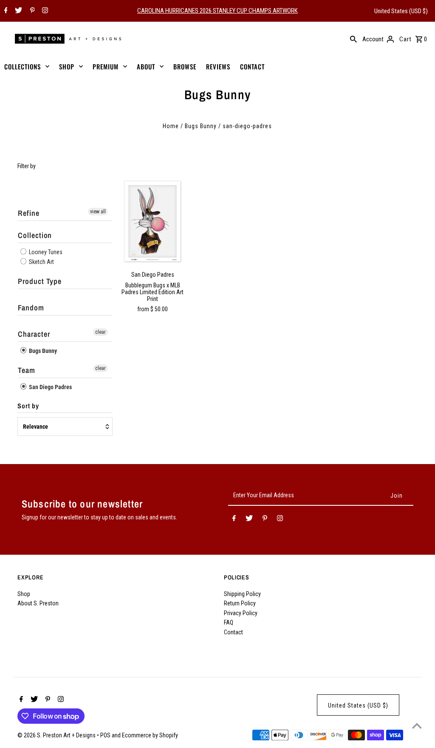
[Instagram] (44, 11)
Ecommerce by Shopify (150, 735)
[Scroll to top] (417, 725)
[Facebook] (5, 11)
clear (100, 332)
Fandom (31, 307)
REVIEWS (218, 66)
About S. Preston (38, 603)
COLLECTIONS (22, 66)
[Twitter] (17, 11)
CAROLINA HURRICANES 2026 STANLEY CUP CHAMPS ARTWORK (217, 10)
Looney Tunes (45, 252)
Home (171, 126)
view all (98, 212)
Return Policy (240, 603)
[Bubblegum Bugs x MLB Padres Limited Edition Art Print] (152, 221)
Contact (233, 632)
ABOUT (146, 66)
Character (34, 334)
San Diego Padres (50, 387)
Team (26, 370)
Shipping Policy (242, 593)
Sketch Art (41, 261)
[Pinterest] (31, 11)
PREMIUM (106, 66)
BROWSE (184, 66)
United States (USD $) (401, 11)
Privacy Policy (240, 613)
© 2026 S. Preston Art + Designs (57, 735)
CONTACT (252, 66)
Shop (23, 593)
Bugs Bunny (201, 126)
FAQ (228, 622)
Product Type (40, 281)
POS (105, 735)
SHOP (66, 66)
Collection (35, 235)
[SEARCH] (353, 39)
